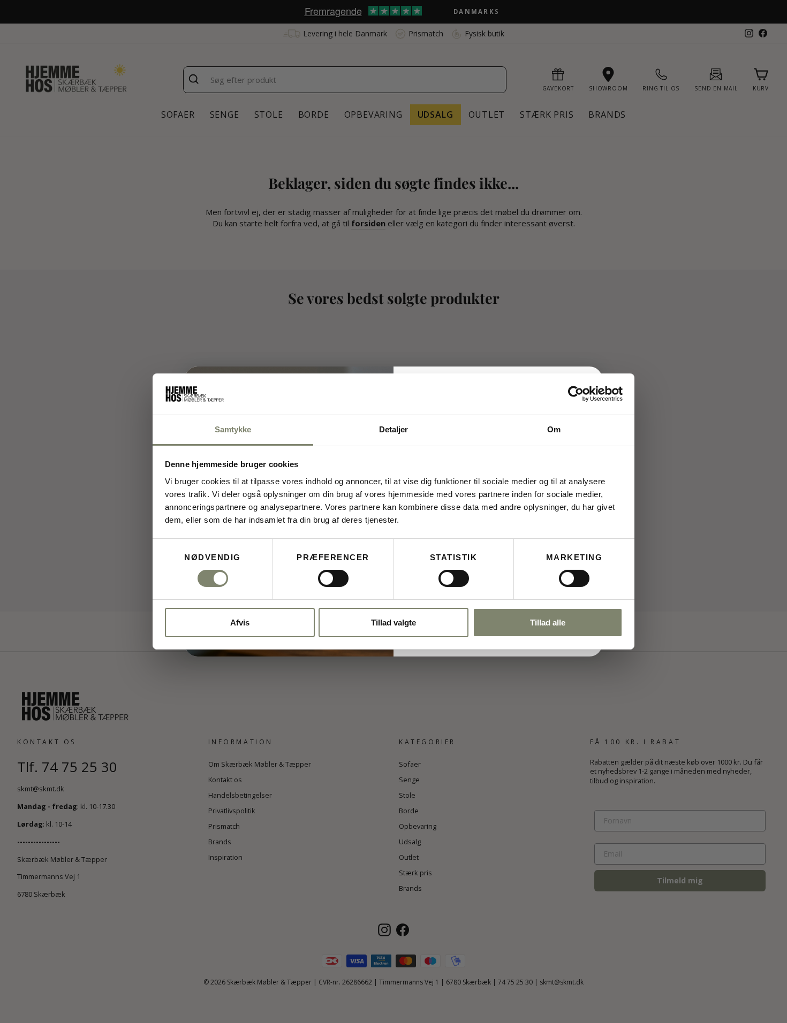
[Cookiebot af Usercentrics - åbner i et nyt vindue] (576, 394)
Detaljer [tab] (393, 429)
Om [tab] (554, 429)
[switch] (333, 578)
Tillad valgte (393, 622)
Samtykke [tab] (233, 429)
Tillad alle (547, 622)
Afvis (239, 622)
